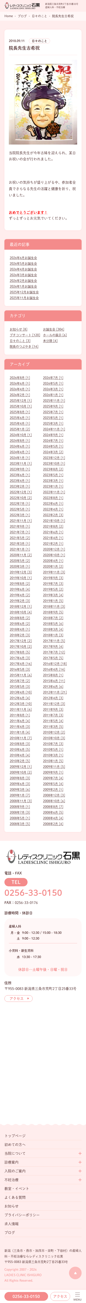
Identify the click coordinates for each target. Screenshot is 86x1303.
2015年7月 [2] (20, 680)
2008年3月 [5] (20, 823)
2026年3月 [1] (53, 389)
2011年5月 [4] (53, 720)
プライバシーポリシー (22, 1215)
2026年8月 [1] (20, 377)
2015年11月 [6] (21, 675)
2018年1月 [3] (53, 635)
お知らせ (11, 1206)
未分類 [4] (50, 340)
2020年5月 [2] (20, 560)
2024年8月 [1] (20, 440)
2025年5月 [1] (53, 417)
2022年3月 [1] (20, 515)
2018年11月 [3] (54, 606)
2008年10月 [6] (54, 801)
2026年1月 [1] (53, 394)
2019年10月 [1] (21, 577)
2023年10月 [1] (54, 463)
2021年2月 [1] (53, 543)
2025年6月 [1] (20, 417)
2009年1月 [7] (20, 795)
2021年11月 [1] (21, 520)
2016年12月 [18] (55, 663)
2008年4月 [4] (53, 818)
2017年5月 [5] (53, 658)
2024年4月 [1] (20, 452)
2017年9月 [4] (53, 646)
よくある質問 (15, 1197)
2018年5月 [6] (53, 623)
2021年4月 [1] (53, 537)
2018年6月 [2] (20, 623)
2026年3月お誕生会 (23, 275)
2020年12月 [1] (54, 549)
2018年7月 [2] (53, 617)
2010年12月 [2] (54, 732)
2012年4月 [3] (53, 698)
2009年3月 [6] (20, 789)
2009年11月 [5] (54, 766)
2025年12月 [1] (21, 400)
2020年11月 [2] (21, 555)
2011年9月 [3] (53, 709)
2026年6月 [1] (20, 383)
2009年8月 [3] (20, 778)
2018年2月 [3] (20, 635)
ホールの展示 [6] (55, 335)
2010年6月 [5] (20, 749)
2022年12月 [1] (21, 492)
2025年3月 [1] (53, 423)
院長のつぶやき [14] (24, 346)
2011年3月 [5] (53, 726)
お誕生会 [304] (53, 329)
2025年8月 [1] (20, 412)
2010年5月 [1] (53, 749)
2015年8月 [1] (53, 675)
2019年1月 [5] (53, 600)
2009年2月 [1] (53, 789)
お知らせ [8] (18, 329)
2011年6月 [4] (20, 720)
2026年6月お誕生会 (23, 257)
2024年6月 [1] (20, 446)
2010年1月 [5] (53, 760)
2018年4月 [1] (20, 629)
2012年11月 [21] (55, 692)
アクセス (60, 1296)
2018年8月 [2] (20, 617)
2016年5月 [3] (20, 669)
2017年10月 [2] (21, 646)
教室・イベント (16, 1188)
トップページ (15, 1136)
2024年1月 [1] (20, 457)
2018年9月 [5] (53, 612)
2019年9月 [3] (53, 577)
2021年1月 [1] (20, 549)
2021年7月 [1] (20, 532)
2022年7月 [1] (20, 503)
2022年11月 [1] (54, 492)
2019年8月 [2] (20, 583)
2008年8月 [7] (53, 806)
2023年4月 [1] (20, 480)
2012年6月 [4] (20, 698)
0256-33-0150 (26, 1296)
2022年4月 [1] (53, 509)
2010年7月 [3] (53, 743)
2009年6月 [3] (20, 783)
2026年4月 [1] (20, 389)
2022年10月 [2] (21, 497)
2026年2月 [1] (20, 394)
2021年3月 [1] (20, 543)
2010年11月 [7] (21, 738)
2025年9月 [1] (53, 406)
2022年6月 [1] (53, 503)
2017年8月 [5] (20, 652)
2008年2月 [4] (53, 823)
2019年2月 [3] (20, 600)
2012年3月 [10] (21, 703)
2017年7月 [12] (54, 652)
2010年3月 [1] (53, 755)
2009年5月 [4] (53, 783)
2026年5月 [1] (53, 383)
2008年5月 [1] (20, 818)
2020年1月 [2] (53, 566)
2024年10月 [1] (21, 434)
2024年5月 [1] (53, 446)
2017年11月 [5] (54, 640)
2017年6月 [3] (20, 658)
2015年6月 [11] (54, 680)
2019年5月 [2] (53, 589)
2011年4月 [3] (20, 726)
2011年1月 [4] (20, 732)
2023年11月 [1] (21, 463)
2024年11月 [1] (54, 429)
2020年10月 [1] (54, 555)
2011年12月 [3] (54, 703)
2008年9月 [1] (20, 806)
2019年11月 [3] (54, 572)
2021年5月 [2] (20, 537)
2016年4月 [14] (54, 669)
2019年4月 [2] (20, 595)
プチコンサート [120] (25, 335)
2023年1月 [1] (53, 486)
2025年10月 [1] (21, 406)
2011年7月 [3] (53, 715)
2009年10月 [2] (21, 772)
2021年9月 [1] (20, 526)
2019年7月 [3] (53, 583)
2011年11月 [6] (21, 709)
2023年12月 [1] (54, 457)
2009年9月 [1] (53, 772)
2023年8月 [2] (53, 469)
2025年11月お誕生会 (24, 297)
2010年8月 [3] (20, 743)
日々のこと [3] (20, 340)
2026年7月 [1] (53, 377)
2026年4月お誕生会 (23, 269)
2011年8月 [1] (20, 715)
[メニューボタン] (77, 1297)
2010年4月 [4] (20, 755)
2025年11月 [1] (54, 400)
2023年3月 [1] (53, 480)
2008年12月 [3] (54, 795)
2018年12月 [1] (21, 606)
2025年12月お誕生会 (24, 292)
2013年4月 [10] (21, 692)
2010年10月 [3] (54, 738)
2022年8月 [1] (53, 497)
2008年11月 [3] (21, 801)
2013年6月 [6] (53, 686)
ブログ (9, 1232)
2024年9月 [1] (53, 434)
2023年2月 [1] (20, 486)
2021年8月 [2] (53, 526)
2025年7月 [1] (53, 412)
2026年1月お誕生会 (23, 286)
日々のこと (39, 40)
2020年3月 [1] (20, 566)
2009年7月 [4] (53, 778)
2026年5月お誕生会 (23, 263)
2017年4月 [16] (21, 663)
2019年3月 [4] (53, 595)
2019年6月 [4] (20, 589)
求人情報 (11, 1224)
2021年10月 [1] (54, 520)
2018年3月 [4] (53, 629)
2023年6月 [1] (20, 474)
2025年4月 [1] (20, 423)
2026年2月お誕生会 (23, 280)
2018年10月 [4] (21, 612)
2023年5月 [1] (53, 474)
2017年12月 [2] (21, 640)
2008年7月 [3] (20, 812)
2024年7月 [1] (53, 440)
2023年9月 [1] (20, 469)
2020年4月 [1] (53, 560)
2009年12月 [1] (21, 766)
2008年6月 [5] (53, 812)
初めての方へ (15, 1144)
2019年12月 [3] (21, 572)
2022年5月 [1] (20, 509)
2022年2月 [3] (53, 515)
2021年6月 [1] (53, 532)
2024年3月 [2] (53, 452)
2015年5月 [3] (20, 686)
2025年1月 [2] (20, 429)
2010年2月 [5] (20, 760)
